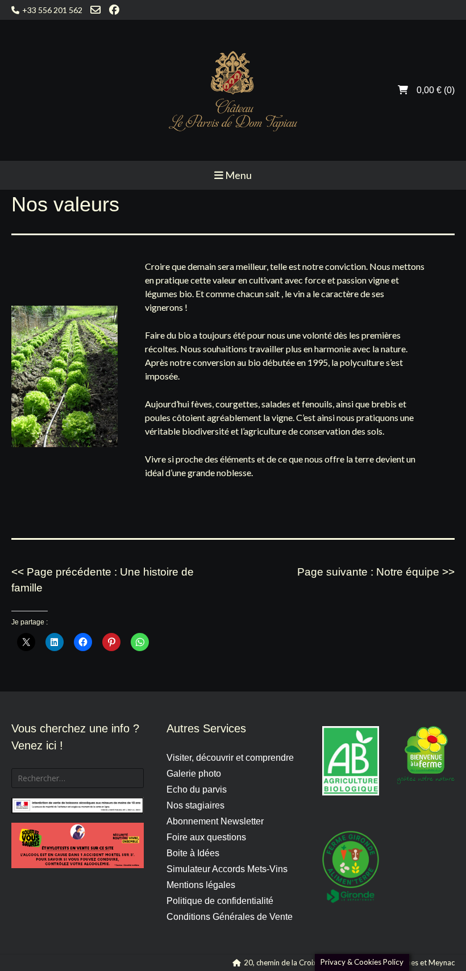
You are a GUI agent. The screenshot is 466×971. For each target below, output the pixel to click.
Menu (237, 175)
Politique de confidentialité (220, 901)
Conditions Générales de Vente (230, 917)
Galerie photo (194, 773)
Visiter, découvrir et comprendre (230, 757)
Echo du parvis (197, 789)
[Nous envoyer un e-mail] (95, 10)
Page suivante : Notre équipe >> (376, 572)
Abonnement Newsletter (215, 821)
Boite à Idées (193, 853)
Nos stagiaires (195, 805)
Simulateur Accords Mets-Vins (227, 869)
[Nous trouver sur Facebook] (114, 10)
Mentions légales (201, 885)
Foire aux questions (206, 837)
